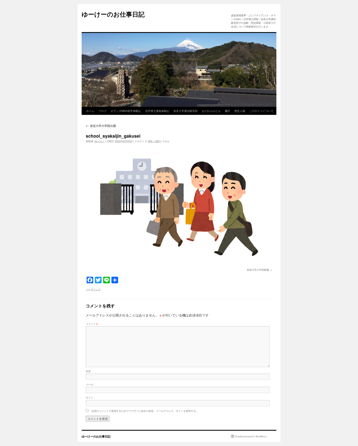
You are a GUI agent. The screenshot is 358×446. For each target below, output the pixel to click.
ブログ (102, 111)
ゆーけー (99, 141)
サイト (89, 397)
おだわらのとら (211, 111)
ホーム (90, 111)
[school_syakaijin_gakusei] (179, 206)
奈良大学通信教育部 (185, 111)
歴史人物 (239, 111)
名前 (88, 371)
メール (89, 384)
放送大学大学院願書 (258, 269)
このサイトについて (261, 111)
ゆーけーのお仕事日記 (113, 14)
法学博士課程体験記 (157, 111)
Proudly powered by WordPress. (251, 436)
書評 (227, 111)
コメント (92, 323)
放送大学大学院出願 (101, 126)
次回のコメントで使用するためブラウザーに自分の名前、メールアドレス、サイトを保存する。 (144, 410)
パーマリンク (93, 289)
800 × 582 (154, 141)
